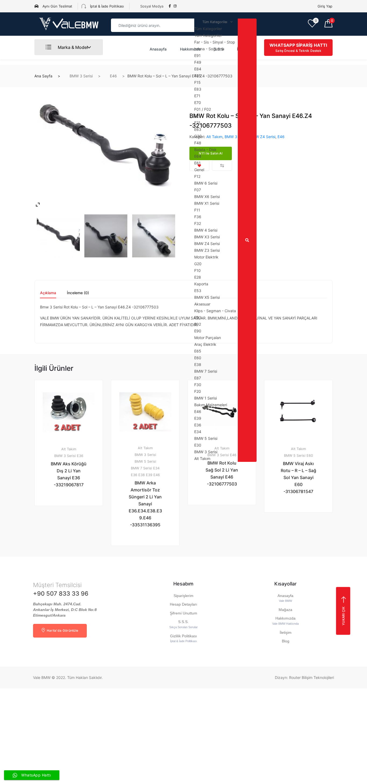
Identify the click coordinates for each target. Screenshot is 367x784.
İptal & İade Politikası (106, 6)
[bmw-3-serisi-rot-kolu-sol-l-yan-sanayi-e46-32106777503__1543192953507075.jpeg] (153, 235)
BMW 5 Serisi (145, 461)
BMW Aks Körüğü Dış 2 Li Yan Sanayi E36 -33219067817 (69, 474)
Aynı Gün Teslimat (56, 6)
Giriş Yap (325, 6)
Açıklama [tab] (48, 293)
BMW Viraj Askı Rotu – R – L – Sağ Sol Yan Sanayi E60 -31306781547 (298, 477)
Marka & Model (72, 47)
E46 (113, 76)
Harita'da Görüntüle (62, 630)
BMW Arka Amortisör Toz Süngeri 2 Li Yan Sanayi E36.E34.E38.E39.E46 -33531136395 (145, 503)
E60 (310, 456)
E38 (141, 475)
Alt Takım (68, 449)
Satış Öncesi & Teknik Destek (298, 47)
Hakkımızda (190, 49)
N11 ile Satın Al (72, 519)
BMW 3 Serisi (81, 76)
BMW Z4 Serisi (262, 136)
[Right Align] (247, 240)
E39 (149, 475)
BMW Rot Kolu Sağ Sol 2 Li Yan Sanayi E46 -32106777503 (222, 473)
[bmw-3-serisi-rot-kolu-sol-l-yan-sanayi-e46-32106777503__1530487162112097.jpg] (106, 149)
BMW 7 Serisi (141, 468)
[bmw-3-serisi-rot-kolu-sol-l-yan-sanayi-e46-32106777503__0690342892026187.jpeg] (105, 235)
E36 (80, 456)
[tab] (48, 294)
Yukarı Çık (343, 615)
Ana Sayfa (43, 76)
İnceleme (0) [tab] (78, 293)
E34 (156, 468)
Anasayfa (158, 49)
